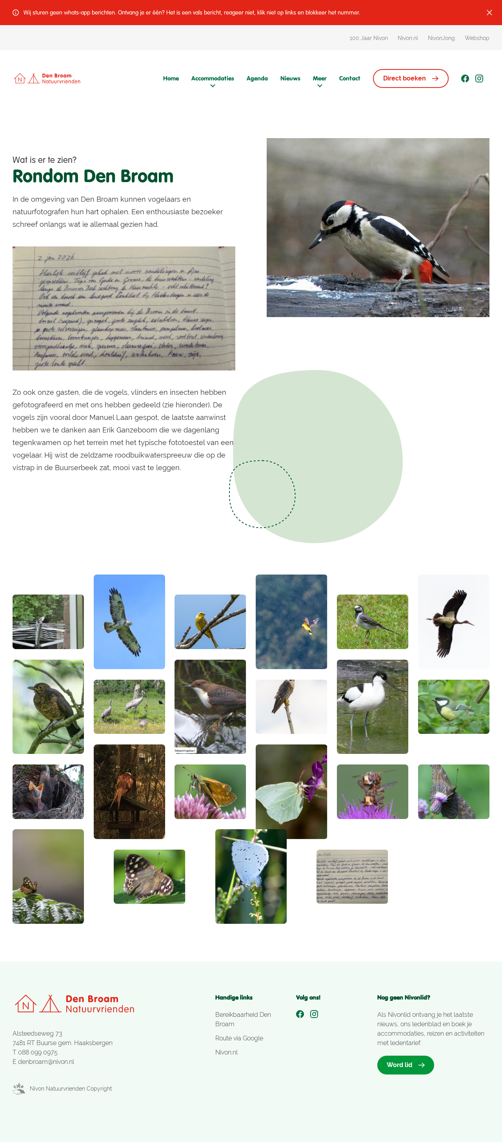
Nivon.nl (408, 38)
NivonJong (441, 38)
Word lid (399, 1065)
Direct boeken (404, 78)
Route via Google (239, 1038)
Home (171, 78)
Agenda (257, 78)
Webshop (477, 38)
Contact (349, 78)
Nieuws (290, 78)
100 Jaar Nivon (369, 38)
